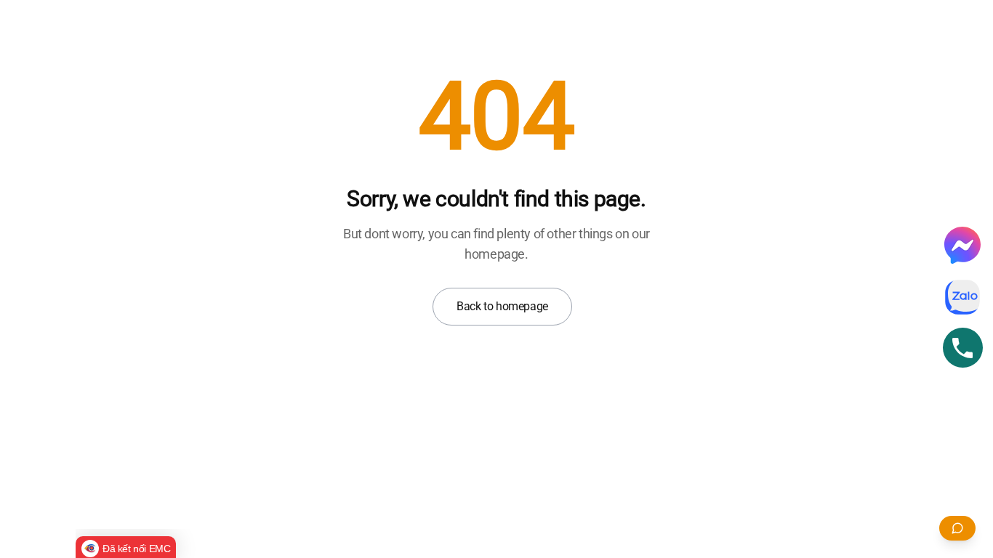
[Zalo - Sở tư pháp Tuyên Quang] (962, 297)
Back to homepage (502, 306)
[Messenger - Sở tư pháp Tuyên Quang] (962, 245)
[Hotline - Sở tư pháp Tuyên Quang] (963, 348)
